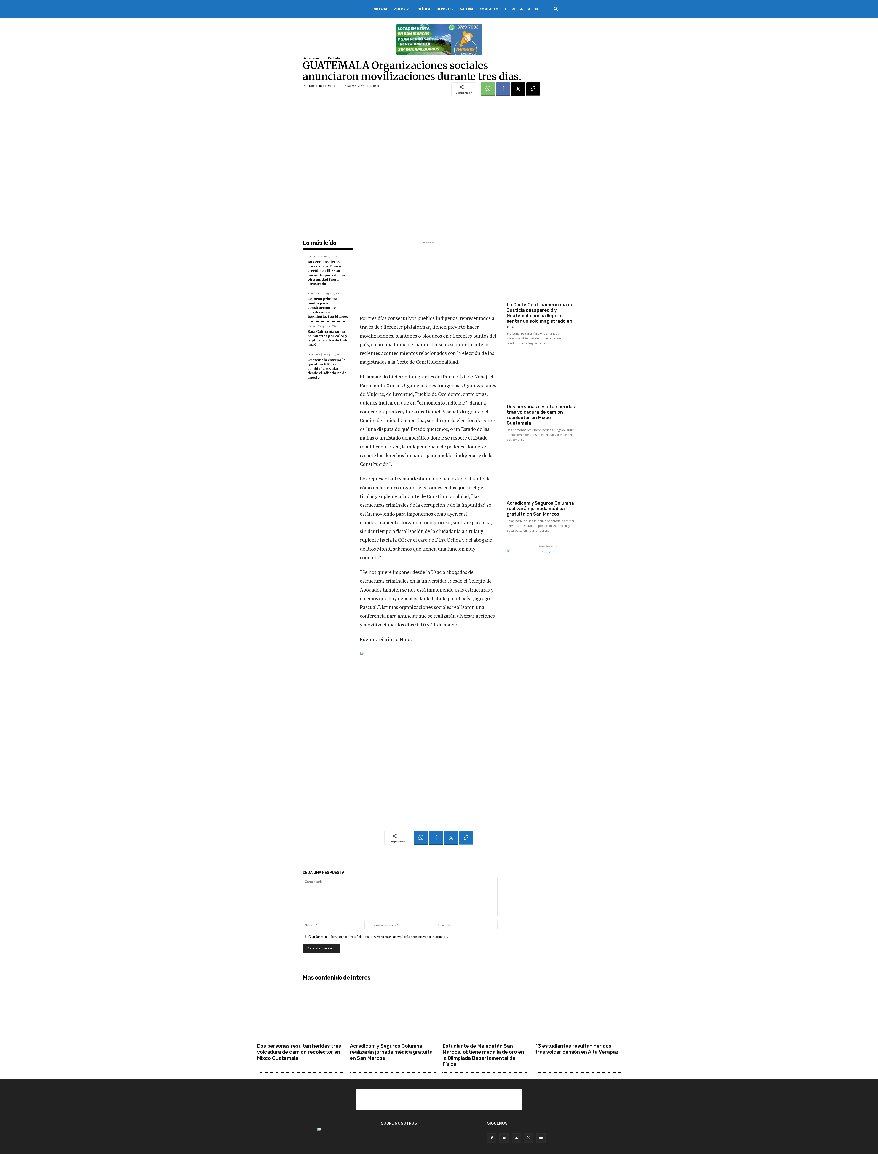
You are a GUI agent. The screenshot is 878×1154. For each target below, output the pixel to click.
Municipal (313, 293)
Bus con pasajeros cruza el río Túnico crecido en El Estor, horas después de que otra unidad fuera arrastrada (327, 272)
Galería (466, 9)
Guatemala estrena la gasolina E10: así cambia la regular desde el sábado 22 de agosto (327, 368)
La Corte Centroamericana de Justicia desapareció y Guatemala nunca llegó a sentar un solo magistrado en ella (540, 315)
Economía (314, 354)
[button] (555, 9)
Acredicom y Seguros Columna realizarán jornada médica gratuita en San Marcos (540, 508)
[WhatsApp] (488, 89)
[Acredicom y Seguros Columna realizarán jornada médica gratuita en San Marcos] (541, 473)
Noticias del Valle (322, 85)
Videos (399, 9)
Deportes (445, 9)
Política (422, 9)
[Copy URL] (533, 89)
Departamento (313, 58)
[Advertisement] (429, 277)
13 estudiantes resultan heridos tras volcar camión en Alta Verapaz (576, 1049)
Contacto (489, 9)
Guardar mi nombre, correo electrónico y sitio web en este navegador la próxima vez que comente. (378, 936)
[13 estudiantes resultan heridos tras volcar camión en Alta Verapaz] (578, 1011)
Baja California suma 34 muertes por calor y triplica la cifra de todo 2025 (328, 338)
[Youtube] (536, 9)
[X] (528, 9)
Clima (311, 256)
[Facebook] (505, 9)
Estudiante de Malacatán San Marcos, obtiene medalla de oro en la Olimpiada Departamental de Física (483, 1055)
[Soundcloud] (521, 9)
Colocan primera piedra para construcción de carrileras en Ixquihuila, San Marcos (328, 307)
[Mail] (513, 9)
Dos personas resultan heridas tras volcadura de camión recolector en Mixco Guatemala (541, 415)
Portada (379, 9)
